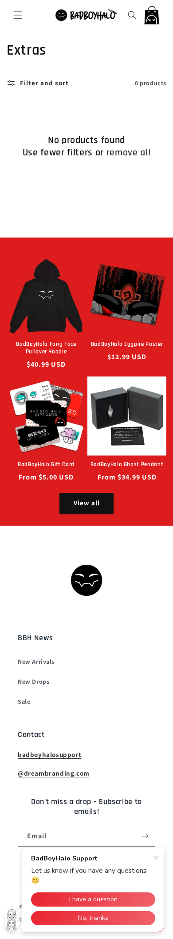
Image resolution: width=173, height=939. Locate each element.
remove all (128, 153)
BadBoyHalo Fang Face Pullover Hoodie (46, 348)
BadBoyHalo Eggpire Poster (127, 344)
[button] (18, 15)
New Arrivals (36, 662)
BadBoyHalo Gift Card (46, 464)
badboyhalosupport (49, 754)
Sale (24, 701)
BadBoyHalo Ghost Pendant (127, 464)
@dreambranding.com (54, 773)
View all (87, 503)
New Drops (33, 681)
